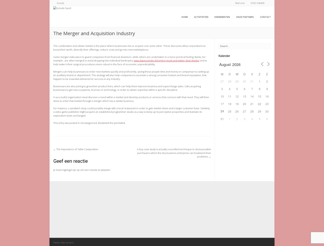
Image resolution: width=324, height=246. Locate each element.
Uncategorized (88, 123)
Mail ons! (240, 3)
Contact (265, 17)
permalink (119, 123)
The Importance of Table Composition (75, 149)
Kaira (71, 242)
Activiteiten (201, 17)
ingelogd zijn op (71, 170)
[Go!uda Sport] (62, 8)
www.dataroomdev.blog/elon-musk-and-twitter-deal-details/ (166, 60)
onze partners (245, 17)
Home (185, 17)
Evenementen (222, 17)
